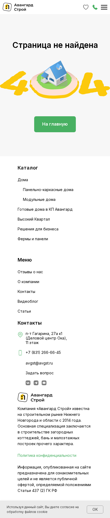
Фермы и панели (33, 239)
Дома (23, 179)
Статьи (24, 311)
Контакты (26, 291)
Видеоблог (28, 301)
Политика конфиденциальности (47, 455)
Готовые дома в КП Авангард (45, 209)
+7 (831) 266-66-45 (43, 352)
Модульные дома (39, 199)
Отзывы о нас (30, 272)
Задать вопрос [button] (40, 373)
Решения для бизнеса (38, 229)
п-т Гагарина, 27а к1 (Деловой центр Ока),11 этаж (46, 338)
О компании (28, 281)
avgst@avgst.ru (39, 363)
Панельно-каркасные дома (48, 189)
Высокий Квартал (34, 219)
